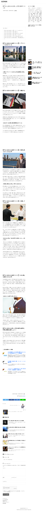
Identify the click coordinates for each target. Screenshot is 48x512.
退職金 (40, 20)
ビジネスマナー (5, 498)
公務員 (37, 13)
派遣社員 (29, 17)
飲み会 (38, 21)
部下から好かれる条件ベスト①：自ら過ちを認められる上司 (13, 36)
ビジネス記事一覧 (5, 499)
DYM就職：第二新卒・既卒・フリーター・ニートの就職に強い (16, 362)
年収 (37, 14)
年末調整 (40, 14)
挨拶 (31, 16)
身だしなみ (32, 20)
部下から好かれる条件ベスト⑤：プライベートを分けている (13, 30)
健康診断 (34, 13)
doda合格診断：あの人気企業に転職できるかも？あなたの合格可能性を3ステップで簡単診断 (16, 353)
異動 (40, 17)
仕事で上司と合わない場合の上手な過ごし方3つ (16, 433)
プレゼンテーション (31, 10)
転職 (24, 393)
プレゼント (36, 10)
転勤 (35, 20)
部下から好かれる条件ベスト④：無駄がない (11, 31)
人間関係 (15, 10)
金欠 (33, 21)
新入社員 (36, 16)
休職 (31, 13)
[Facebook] (11, 400)
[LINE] (23, 400)
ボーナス (40, 10)
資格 (29, 20)
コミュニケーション (31, 9)
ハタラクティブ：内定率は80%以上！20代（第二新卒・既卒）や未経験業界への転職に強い (17, 369)
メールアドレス (13, 477)
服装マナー (40, 16)
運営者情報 (4, 503)
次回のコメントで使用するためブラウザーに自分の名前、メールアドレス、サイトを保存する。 (14, 491)
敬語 (33, 16)
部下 (29, 21)
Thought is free (29, 509)
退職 (38, 20)
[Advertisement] (14, 20)
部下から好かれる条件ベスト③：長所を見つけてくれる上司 (13, 33)
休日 (29, 13)
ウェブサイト (5, 481)
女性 (34, 14)
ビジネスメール (38, 9)
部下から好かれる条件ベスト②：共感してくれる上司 (12, 34)
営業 (29, 14)
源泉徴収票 (37, 17)
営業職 (32, 14)
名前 (4, 477)
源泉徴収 (33, 17)
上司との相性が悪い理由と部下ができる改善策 (16, 420)
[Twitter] (5, 400)
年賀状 (29, 16)
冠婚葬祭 (40, 13)
